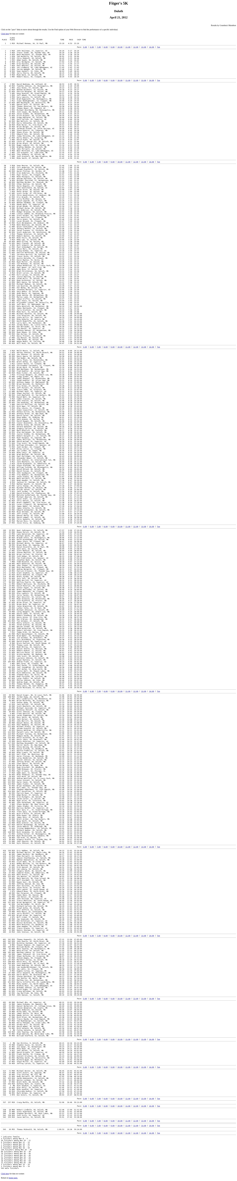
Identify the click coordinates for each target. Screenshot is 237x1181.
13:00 (143, 47)
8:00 (106, 47)
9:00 (113, 47)
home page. (13, 1178)
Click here (5, 34)
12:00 (135, 47)
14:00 (151, 47)
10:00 (120, 47)
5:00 (85, 47)
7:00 (99, 47)
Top (158, 47)
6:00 (92, 47)
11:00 (127, 47)
